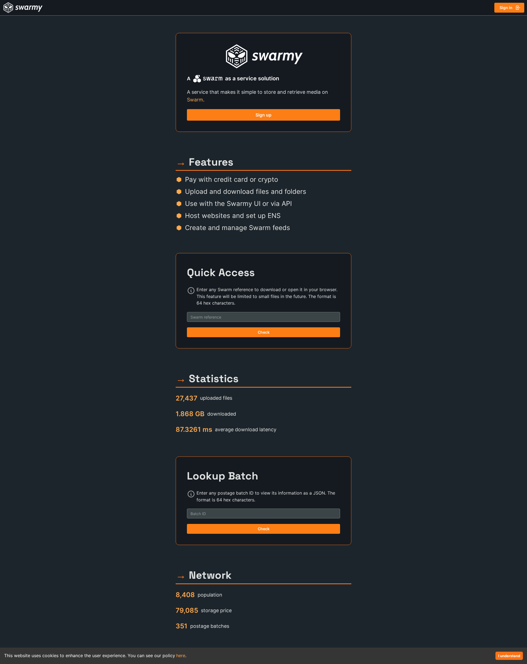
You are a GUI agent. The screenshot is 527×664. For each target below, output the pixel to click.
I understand (509, 656)
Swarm (195, 100)
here (180, 655)
